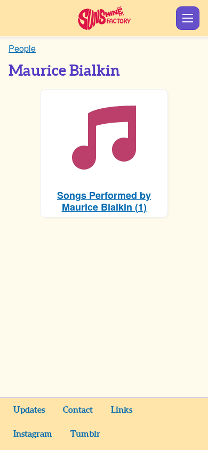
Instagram (32, 434)
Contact (78, 410)
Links (121, 410)
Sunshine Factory (104, 18)
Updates (29, 410)
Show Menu (187, 18)
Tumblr (85, 434)
